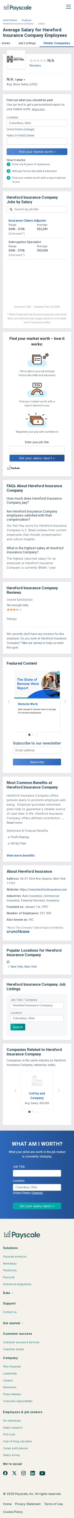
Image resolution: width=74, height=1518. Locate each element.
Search (18, 1027)
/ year (19, 79)
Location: (13, 117)
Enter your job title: (37, 442)
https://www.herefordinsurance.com (43, 889)
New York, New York (23, 966)
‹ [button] (9, 701)
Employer (26, 20)
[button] (2, 43)
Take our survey (31, 643)
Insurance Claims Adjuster (27, 220)
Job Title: (19, 1166)
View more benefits (21, 855)
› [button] (65, 701)
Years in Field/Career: (21, 135)
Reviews (35, 65)
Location (16, 1013)
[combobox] (37, 123)
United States (10, 20)
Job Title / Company (23, 1000)
